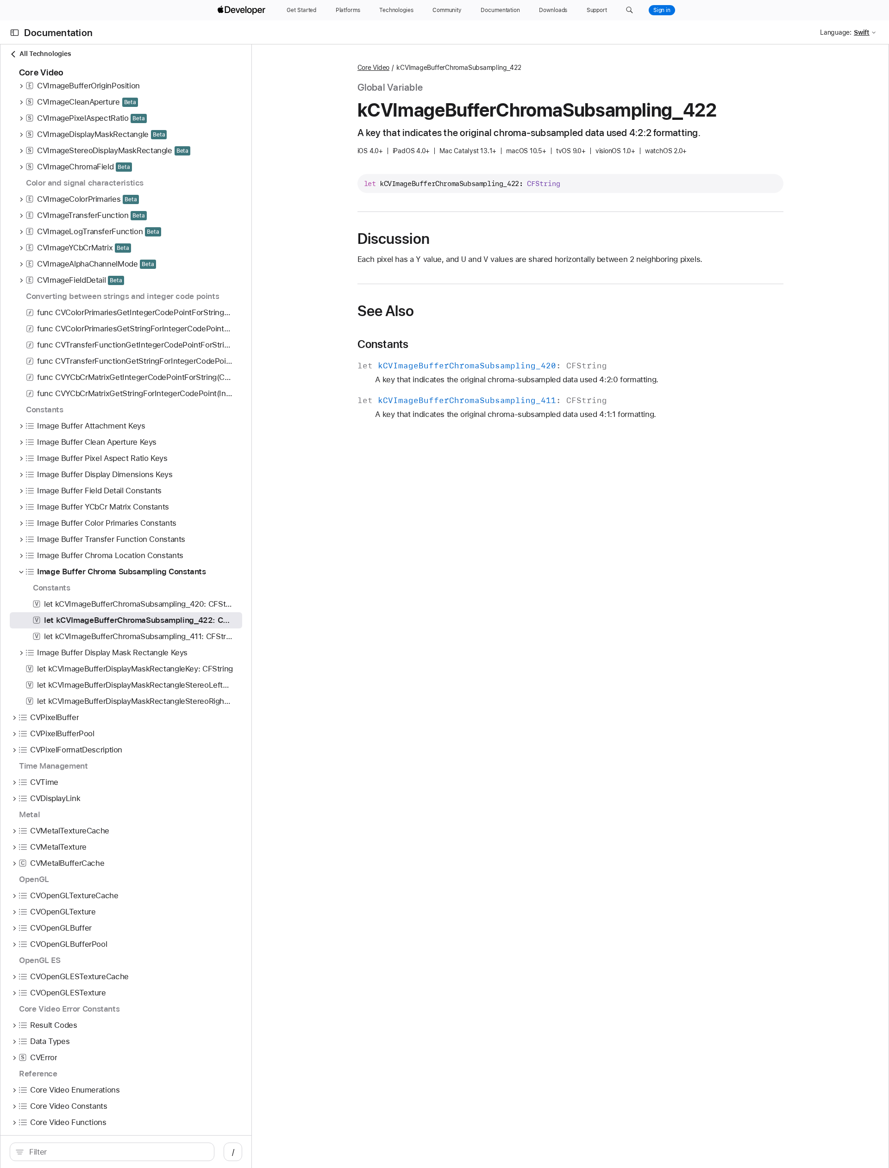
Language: (835, 32)
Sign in (661, 10)
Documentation (58, 32)
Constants (383, 344)
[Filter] (117, 1152)
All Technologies (45, 53)
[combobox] (117, 1152)
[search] (112, 1152)
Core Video (373, 67)
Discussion (393, 238)
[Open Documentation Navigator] (14, 32)
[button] (629, 10)
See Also (385, 311)
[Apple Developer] (242, 10)
